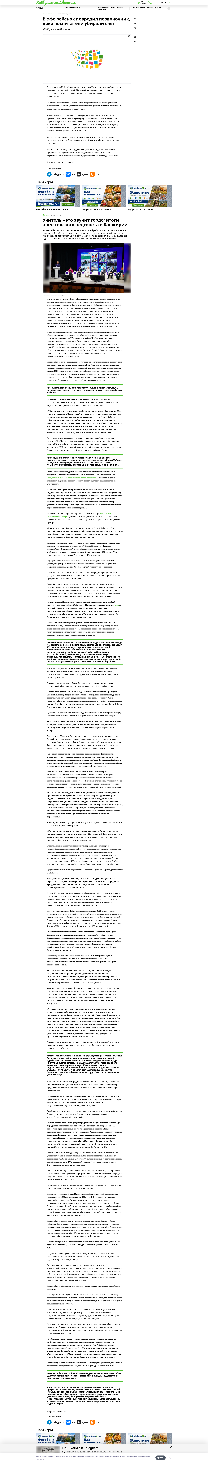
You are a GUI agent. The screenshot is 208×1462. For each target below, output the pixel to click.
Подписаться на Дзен (152, 2)
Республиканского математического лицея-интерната (71, 477)
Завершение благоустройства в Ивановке (110, 8)
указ (117, 605)
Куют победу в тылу (72, 8)
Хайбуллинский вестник (55, 2)
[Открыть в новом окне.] (55, 174)
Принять (160, 1458)
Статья (39, 8)
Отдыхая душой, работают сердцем (146, 8)
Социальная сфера (50, 14)
